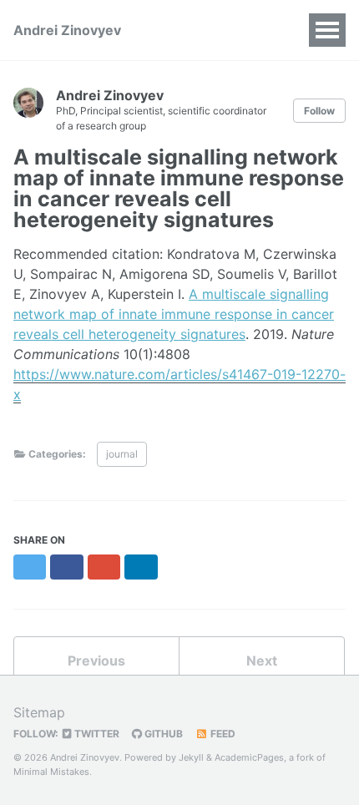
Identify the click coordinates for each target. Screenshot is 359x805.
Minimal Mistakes (51, 771)
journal (122, 454)
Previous (96, 660)
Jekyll (191, 757)
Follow (319, 110)
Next (261, 660)
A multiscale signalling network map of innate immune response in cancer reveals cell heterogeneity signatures (173, 314)
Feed (221, 733)
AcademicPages (249, 757)
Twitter (95, 733)
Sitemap (39, 712)
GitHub (162, 733)
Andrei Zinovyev (67, 30)
